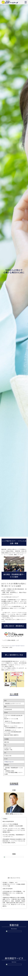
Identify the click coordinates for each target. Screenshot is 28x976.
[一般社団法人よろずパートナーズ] (9, 2)
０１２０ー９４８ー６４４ (16, 645)
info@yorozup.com (9, 761)
